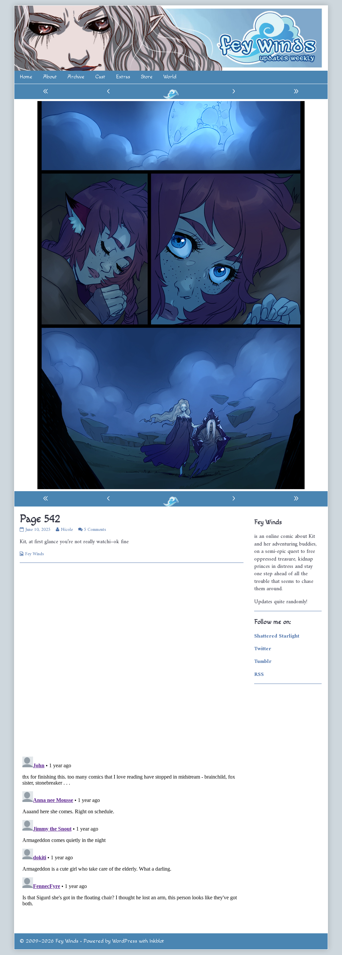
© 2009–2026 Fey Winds (49, 941)
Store (147, 77)
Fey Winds (34, 554)
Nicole (66, 530)
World (169, 77)
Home (26, 77)
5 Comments (95, 530)
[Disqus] (131, 659)
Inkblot (157, 941)
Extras (123, 77)
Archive (75, 77)
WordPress (124, 941)
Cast (100, 77)
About (50, 77)
